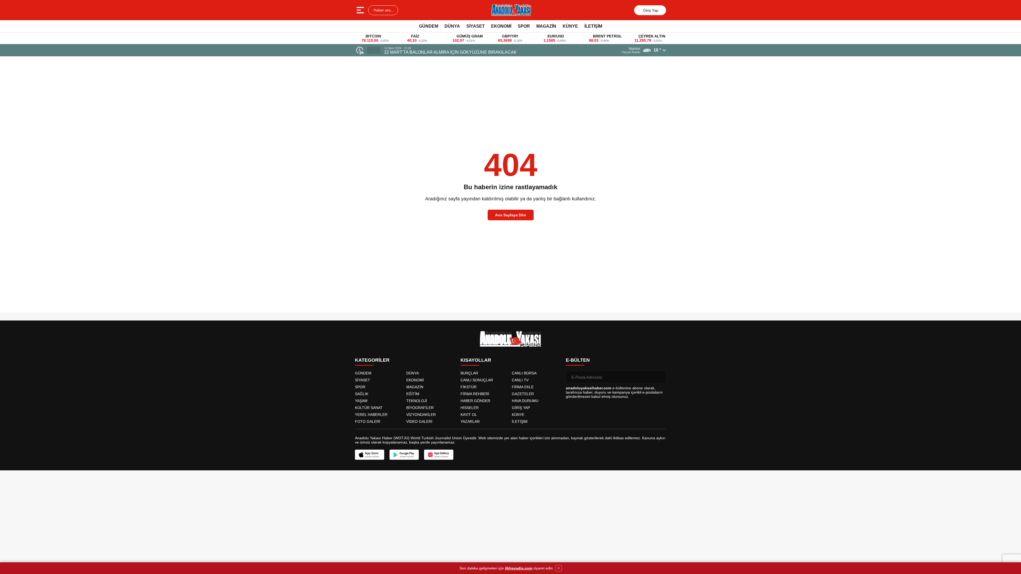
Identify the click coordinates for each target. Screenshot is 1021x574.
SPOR (524, 26)
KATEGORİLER (372, 360)
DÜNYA (452, 26)
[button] (370, 50)
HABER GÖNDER (475, 401)
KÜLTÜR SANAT (369, 408)
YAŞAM (361, 401)
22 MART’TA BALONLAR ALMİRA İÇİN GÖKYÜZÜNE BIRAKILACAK (450, 52)
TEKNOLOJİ (416, 401)
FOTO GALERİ (367, 421)
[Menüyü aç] (361, 10)
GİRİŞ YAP (521, 408)
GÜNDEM (428, 26)
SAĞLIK (361, 394)
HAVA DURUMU (525, 401)
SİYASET (475, 26)
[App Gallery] (438, 455)
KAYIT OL (469, 414)
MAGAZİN (546, 26)
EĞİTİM (412, 394)
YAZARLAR (470, 421)
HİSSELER (470, 408)
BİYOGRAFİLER (420, 408)
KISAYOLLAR (476, 360)
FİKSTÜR (468, 387)
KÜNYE (570, 26)
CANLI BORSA (524, 373)
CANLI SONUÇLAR (477, 380)
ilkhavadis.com (518, 568)
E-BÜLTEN (578, 360)
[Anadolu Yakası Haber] (511, 10)
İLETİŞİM (593, 26)
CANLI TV (520, 380)
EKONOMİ (501, 26)
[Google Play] (404, 455)
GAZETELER (523, 394)
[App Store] (369, 455)
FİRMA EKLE (523, 387)
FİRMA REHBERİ (475, 394)
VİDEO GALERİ (419, 421)
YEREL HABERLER (371, 414)
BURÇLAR (469, 373)
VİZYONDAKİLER (421, 414)
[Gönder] (660, 377)
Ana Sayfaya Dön (510, 215)
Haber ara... (383, 10)
